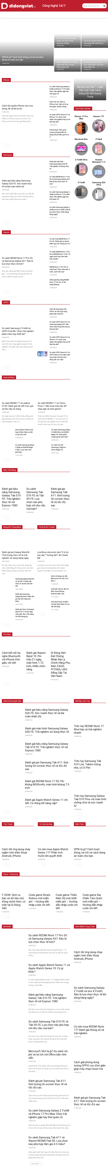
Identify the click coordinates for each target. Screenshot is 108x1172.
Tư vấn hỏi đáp (45, 824)
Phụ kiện (67, 697)
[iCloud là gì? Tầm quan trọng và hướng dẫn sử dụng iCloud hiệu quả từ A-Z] (42, 131)
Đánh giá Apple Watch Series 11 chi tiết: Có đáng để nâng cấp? (46, 801)
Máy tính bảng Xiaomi (41, 466)
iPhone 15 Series (64, 74)
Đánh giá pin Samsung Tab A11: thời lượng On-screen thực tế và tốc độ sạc (60, 497)
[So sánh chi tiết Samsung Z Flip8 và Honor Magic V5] (43, 447)
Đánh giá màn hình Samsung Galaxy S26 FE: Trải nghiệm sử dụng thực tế (47, 730)
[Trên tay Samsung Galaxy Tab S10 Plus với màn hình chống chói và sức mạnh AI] (90, 784)
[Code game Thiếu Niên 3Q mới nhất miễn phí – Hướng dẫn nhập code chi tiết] (67, 886)
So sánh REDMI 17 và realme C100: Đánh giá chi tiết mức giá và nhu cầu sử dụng (17, 406)
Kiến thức (79, 824)
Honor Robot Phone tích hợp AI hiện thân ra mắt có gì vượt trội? (24, 432)
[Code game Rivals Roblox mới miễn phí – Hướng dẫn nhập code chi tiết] (40, 886)
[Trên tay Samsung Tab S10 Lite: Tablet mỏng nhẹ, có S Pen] (90, 749)
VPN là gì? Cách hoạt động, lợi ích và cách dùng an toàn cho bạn (89, 852)
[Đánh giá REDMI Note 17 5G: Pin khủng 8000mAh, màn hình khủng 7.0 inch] (12, 783)
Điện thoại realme (45, 374)
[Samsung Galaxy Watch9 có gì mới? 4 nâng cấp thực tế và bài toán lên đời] (7, 581)
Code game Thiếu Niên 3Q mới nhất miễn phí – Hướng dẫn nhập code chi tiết (66, 901)
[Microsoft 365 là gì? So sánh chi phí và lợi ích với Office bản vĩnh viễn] (14, 1054)
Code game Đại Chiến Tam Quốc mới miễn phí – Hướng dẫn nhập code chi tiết (92, 901)
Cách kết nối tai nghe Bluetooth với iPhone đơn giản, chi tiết (11, 657)
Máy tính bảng (37, 695)
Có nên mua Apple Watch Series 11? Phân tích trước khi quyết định (53, 852)
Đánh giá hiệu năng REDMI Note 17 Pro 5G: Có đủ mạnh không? (59, 282)
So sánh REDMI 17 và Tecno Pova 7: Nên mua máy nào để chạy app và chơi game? (52, 406)
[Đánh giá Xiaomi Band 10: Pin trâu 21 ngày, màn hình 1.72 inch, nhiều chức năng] (36, 645)
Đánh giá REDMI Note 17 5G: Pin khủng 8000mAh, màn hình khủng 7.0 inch (47, 784)
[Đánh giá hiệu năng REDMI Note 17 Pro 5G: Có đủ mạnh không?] (42, 281)
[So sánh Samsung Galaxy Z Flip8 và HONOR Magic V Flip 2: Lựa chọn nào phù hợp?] (7, 447)
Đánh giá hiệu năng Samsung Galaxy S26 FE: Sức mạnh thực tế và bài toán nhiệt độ (17, 183)
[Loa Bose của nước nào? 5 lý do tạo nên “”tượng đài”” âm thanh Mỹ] (53, 541)
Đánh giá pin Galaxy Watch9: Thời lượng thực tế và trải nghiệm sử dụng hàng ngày (16, 555)
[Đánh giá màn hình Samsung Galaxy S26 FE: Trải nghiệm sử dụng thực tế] (42, 163)
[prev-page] (3, 145)
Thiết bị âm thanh (63, 695)
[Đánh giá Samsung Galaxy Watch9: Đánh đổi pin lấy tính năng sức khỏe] (7, 596)
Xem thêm (35, 1163)
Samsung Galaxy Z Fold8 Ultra (40, 151)
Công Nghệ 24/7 (54, 6)
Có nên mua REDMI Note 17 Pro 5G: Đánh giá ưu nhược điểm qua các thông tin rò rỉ (60, 241)
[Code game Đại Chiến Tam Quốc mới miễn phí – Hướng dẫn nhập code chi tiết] (94, 886)
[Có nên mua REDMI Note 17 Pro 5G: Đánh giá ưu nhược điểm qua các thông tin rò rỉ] (42, 240)
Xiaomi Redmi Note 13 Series (59, 228)
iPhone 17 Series (30, 74)
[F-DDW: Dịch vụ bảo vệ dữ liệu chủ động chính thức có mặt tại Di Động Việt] (13, 886)
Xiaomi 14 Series (63, 227)
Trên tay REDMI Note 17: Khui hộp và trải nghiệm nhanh (89, 729)
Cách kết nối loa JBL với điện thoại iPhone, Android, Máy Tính (60, 591)
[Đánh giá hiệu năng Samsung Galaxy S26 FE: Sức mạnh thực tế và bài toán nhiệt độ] (94, 60)
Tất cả (18, 74)
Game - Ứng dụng (10, 874)
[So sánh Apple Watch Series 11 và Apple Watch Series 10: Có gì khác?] (14, 968)
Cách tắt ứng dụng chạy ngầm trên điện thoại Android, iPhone (16, 852)
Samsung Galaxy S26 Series (36, 149)
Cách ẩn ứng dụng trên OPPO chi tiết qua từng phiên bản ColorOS (58, 311)
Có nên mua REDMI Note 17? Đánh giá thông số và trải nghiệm (89, 1030)
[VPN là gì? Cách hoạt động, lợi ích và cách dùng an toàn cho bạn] (27, 45)
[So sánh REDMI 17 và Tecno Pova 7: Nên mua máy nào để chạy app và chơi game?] (54, 391)
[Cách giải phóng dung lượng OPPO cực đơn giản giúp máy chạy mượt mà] (90, 1050)
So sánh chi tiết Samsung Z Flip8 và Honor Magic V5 (58, 447)
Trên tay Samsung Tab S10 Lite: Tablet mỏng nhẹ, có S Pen (87, 764)
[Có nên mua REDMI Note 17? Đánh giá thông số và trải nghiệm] (90, 1014)
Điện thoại (24, 695)
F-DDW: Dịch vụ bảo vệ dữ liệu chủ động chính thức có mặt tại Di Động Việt (13, 901)
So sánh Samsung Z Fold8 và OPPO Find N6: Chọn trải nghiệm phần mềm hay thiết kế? (18, 331)
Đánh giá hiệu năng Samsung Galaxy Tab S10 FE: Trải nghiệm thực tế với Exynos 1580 (11, 497)
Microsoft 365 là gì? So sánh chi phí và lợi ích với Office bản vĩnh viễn (48, 1054)
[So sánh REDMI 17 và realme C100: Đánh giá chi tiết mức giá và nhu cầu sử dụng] (18, 391)
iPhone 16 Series (47, 74)
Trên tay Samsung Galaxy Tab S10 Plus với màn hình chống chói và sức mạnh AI (90, 800)
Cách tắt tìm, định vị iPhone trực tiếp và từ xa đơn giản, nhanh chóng (59, 104)
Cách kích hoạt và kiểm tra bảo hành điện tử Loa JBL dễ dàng (60, 604)
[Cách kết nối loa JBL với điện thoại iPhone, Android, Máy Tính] (43, 591)
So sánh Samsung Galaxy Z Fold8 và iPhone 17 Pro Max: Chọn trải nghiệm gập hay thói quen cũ (48, 1114)
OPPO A (51, 303)
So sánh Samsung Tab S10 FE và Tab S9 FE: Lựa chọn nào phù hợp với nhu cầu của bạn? (35, 498)
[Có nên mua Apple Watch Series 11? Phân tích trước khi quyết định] (54, 838)
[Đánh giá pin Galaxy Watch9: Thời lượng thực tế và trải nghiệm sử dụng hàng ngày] (18, 541)
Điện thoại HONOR (63, 374)
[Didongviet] (18, 6)
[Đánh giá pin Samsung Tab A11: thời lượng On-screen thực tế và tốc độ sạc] (60, 480)
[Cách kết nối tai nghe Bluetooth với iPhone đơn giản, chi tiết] (11, 645)
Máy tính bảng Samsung (61, 464)
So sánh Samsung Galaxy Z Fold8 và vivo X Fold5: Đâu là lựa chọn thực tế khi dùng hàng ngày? (90, 992)
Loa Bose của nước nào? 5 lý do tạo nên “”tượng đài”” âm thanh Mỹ (53, 555)
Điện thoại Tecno (28, 374)
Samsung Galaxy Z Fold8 (60, 149)
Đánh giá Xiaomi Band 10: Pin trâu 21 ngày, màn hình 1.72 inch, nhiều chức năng (35, 661)
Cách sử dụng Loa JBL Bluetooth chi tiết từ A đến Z (59, 578)
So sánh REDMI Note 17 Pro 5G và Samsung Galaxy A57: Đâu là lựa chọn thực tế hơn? (17, 261)
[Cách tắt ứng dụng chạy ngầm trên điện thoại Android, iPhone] (67, 36)
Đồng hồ (49, 695)
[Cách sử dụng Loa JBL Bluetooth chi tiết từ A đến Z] (43, 578)
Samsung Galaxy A (63, 151)
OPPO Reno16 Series (37, 303)
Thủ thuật (8, 824)
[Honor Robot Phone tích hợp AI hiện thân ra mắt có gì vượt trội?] (7, 432)
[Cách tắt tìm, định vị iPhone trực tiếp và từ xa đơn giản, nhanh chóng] (42, 103)
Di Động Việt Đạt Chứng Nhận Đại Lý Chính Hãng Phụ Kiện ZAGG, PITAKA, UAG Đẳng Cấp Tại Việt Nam (60, 664)
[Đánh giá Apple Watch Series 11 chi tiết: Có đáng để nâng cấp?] (12, 802)
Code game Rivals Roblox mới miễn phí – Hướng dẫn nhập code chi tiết (39, 899)
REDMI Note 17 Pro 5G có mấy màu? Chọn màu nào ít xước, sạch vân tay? (60, 269)
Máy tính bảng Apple (40, 464)
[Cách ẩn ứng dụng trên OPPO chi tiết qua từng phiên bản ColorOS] (42, 310)
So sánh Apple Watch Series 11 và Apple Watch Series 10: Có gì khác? (49, 968)
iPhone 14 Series (64, 76)
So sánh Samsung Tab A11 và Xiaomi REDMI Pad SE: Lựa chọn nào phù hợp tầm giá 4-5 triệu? (48, 1141)
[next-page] (7, 145)
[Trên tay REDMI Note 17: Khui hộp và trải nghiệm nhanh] (90, 714)
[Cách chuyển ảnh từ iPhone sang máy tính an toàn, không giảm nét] (67, 60)
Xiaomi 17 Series (29, 227)
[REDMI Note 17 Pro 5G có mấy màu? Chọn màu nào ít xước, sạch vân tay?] (42, 268)
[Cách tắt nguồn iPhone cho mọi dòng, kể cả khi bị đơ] (94, 36)
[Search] (104, 5)
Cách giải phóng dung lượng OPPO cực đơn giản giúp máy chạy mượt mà (89, 1065)
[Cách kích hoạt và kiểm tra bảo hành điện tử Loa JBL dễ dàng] (43, 604)
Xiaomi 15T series (46, 227)
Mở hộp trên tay (82, 701)
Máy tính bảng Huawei (61, 466)
